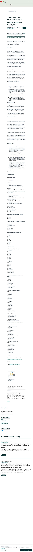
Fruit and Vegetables (20, 386)
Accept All (23, 550)
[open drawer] (32, 2)
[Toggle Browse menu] (29, 5)
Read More (3, 455)
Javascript (3, 424)
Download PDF (3, 420)
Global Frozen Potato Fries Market (14, 364)
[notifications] (30, 2)
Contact (8, 401)
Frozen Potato (14, 386)
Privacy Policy (3, 548)
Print (2, 419)
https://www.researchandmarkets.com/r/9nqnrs (14, 359)
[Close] (32, 546)
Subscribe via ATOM (4, 423)
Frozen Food (9, 386)
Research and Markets (10, 28)
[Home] (4, 2)
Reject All (29, 550)
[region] (16, 548)
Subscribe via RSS (4, 422)
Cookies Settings (3, 550)
